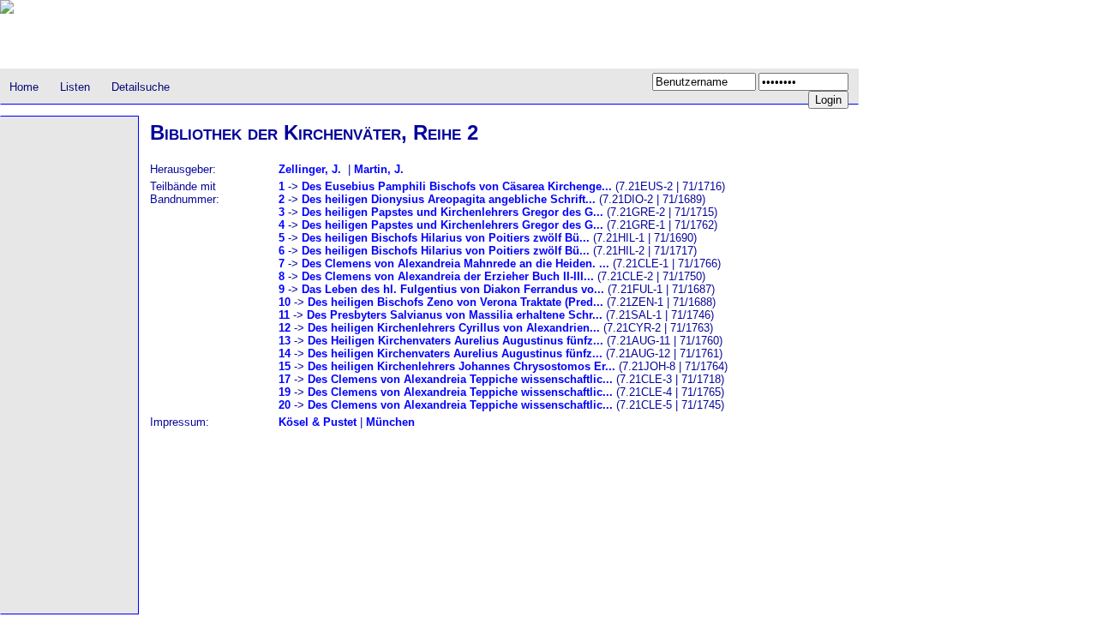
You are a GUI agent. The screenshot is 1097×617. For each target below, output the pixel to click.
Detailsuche (140, 87)
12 (285, 327)
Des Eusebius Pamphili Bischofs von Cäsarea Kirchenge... (457, 186)
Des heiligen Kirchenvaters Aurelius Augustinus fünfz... (455, 353)
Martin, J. (379, 169)
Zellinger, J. (310, 169)
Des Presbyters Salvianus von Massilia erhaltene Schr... (454, 314)
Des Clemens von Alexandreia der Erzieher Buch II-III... (448, 276)
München (390, 422)
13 (285, 340)
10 (285, 302)
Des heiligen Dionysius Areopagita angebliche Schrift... (449, 199)
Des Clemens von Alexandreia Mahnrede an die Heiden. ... (455, 263)
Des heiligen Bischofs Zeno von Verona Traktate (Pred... (455, 302)
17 (285, 379)
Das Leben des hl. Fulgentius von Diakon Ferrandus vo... (453, 289)
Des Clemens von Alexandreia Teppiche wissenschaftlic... (460, 379)
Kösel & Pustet (318, 422)
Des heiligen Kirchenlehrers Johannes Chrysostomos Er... (461, 366)
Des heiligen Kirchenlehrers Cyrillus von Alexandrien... (454, 327)
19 (285, 392)
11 (284, 314)
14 (285, 353)
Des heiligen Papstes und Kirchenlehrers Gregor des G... (452, 212)
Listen (75, 87)
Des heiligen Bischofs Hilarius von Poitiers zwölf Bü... (446, 237)
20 (285, 404)
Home (24, 87)
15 (285, 366)
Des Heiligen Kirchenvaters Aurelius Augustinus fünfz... (455, 340)
